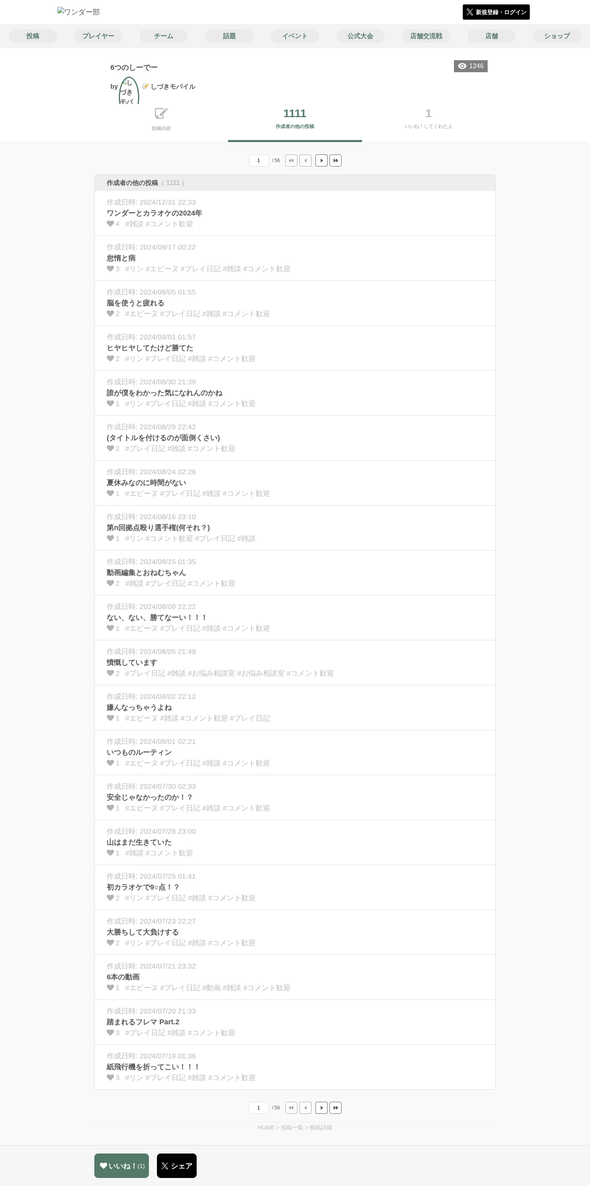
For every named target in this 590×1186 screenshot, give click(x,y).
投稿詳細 (321, 1127)
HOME (266, 1127)
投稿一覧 (292, 1127)
